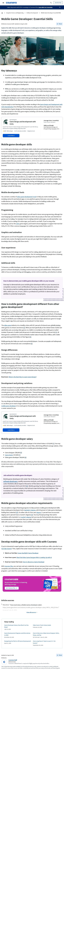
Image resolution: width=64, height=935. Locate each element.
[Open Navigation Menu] (3, 3)
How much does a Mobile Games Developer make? (26, 605)
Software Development (32, 13)
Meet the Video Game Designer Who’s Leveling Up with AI (34, 557)
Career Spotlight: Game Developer (28, 553)
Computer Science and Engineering (15, 13)
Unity (17, 224)
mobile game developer (8, 406)
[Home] (2, 12)
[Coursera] (11, 2)
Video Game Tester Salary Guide (42, 625)
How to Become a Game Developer (33, 562)
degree (38, 512)
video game (7, 325)
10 (17, 512)
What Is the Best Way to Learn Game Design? (22, 377)
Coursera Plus (8, 566)
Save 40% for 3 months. (45, 7)
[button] (59, 23)
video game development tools (26, 197)
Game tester (9, 455)
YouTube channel (6, 549)
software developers (10, 481)
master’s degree (26, 517)
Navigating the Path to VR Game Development (17, 641)
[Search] (51, 3)
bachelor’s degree (30, 510)
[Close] (59, 7)
